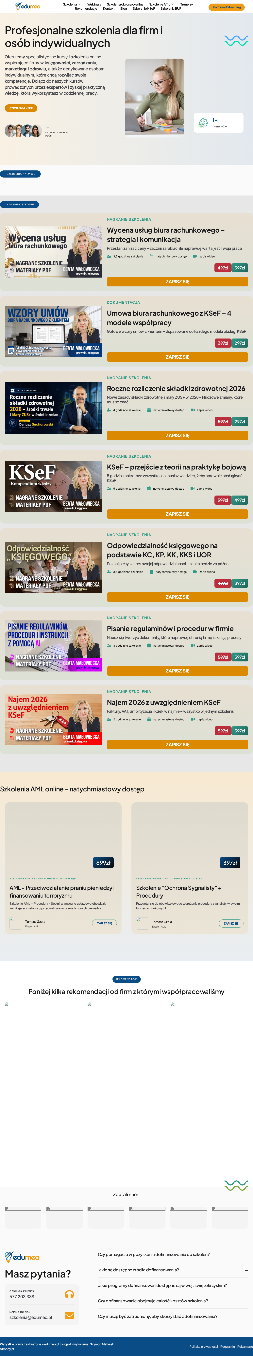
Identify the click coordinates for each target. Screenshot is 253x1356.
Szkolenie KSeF (144, 8)
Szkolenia (70, 4)
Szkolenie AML (159, 4)
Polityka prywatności (204, 1347)
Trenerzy (186, 4)
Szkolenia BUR (171, 8)
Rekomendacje (86, 8)
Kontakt (108, 8)
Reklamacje (245, 1347)
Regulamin (227, 1347)
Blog (123, 8)
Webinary (94, 4)
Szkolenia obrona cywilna (125, 4)
